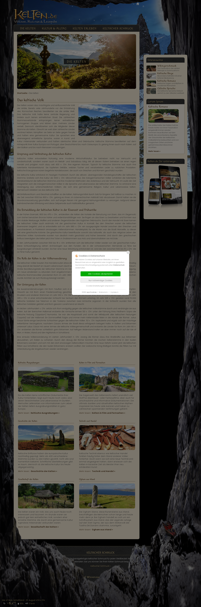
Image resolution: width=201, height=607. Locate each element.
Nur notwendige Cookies (100, 280)
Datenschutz (119, 265)
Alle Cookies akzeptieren (100, 273)
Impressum (114, 292)
